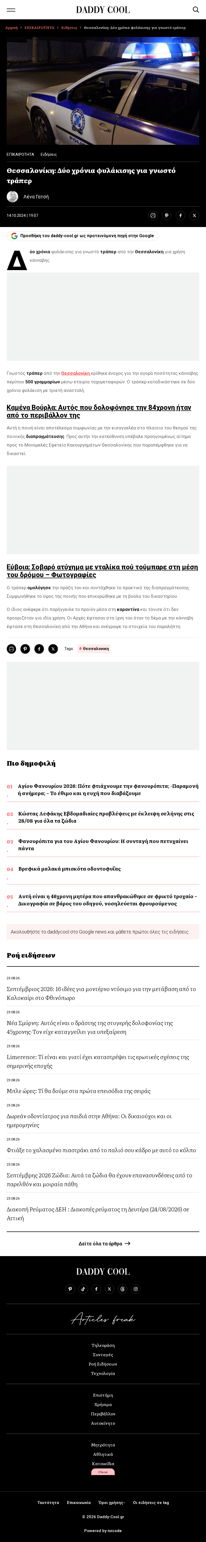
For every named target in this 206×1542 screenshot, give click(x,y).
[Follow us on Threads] (122, 1289)
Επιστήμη (103, 1394)
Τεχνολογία (103, 1373)
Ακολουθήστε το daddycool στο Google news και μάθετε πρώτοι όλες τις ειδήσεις (100, 932)
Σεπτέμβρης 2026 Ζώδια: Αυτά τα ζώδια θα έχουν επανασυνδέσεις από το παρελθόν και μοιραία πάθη (99, 1179)
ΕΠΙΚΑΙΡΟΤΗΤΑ (39, 27)
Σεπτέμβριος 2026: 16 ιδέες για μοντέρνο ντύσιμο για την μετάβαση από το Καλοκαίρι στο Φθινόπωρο (101, 992)
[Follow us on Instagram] (136, 1289)
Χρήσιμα (103, 1404)
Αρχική (11, 27)
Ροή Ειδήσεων (103, 1363)
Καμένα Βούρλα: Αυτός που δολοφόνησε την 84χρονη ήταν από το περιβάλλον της (99, 411)
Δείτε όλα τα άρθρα (100, 1243)
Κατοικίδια (103, 1463)
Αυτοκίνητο (103, 1423)
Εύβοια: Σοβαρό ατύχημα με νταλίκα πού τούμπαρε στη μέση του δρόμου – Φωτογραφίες (102, 571)
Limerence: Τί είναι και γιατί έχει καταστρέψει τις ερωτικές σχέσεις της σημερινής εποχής (98, 1060)
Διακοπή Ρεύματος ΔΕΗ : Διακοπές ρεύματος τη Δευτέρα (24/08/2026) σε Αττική (98, 1213)
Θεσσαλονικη (96, 648)
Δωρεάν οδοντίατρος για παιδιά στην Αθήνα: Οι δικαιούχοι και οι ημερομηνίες (89, 1120)
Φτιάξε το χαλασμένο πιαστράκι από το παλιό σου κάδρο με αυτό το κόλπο (101, 1150)
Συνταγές (103, 1354)
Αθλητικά (103, 1454)
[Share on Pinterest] (166, 215)
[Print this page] (152, 215)
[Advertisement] (103, 316)
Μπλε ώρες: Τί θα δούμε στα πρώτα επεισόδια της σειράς (78, 1090)
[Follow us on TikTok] (83, 1289)
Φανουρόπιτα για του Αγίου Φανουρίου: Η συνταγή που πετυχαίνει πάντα (103, 844)
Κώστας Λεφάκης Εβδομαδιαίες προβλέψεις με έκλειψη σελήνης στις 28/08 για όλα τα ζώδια (106, 817)
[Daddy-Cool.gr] (103, 9)
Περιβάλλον (103, 1413)
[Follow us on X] (109, 1289)
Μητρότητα (103, 1444)
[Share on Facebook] (180, 215)
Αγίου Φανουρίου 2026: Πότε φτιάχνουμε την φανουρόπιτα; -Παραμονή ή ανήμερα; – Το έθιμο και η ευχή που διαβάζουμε (108, 789)
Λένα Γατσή (36, 196)
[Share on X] (194, 215)
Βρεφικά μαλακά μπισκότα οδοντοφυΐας (70, 868)
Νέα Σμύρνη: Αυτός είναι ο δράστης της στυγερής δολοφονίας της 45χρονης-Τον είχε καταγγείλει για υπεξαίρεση (90, 1026)
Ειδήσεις (69, 27)
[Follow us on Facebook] (96, 1289)
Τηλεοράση (103, 1345)
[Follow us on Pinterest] (70, 1289)
